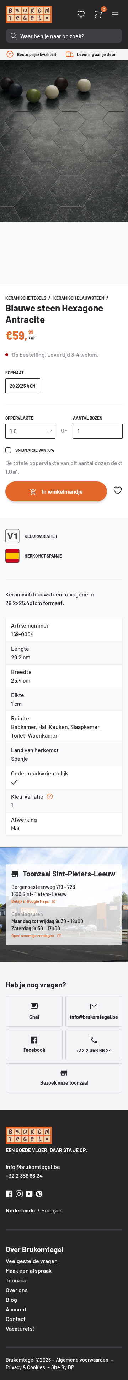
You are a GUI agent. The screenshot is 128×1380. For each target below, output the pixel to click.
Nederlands (20, 1210)
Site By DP (62, 1367)
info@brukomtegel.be (33, 1166)
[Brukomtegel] (29, 14)
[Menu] (115, 14)
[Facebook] (9, 1193)
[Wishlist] (81, 14)
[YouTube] (29, 1193)
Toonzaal (17, 1280)
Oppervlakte (19, 417)
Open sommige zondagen (32, 935)
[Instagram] (19, 1193)
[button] (118, 490)
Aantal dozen (87, 417)
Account (16, 1309)
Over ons (17, 1289)
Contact (16, 1318)
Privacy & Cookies (25, 1367)
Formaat (14, 372)
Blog (11, 1299)
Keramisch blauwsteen (79, 297)
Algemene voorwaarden (82, 1360)
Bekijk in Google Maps (30, 901)
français (52, 1210)
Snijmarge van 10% (34, 450)
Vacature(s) (20, 1328)
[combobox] (64, 36)
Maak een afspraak (29, 1270)
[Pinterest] (39, 1193)
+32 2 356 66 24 (24, 1175)
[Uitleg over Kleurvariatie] (49, 796)
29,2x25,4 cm (23, 385)
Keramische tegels (26, 297)
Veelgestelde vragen (32, 1261)
